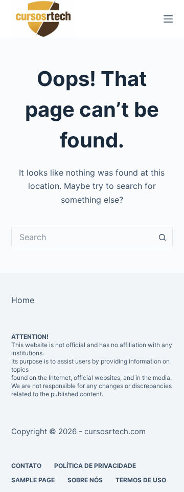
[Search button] (162, 237)
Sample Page (33, 480)
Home (22, 300)
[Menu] (168, 19)
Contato (26, 465)
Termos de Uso (141, 480)
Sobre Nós (85, 480)
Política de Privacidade (95, 465)
